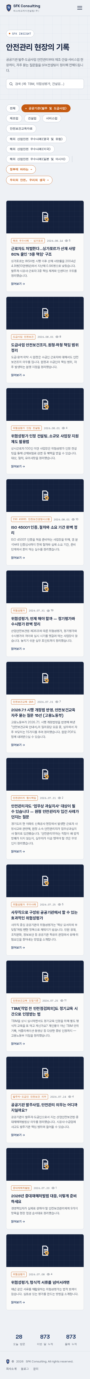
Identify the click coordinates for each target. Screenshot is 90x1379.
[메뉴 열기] (80, 7)
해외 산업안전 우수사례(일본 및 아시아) (38, 159)
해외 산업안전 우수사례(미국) (30, 149)
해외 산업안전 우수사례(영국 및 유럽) (36, 139)
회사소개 (11, 1369)
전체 (13, 108)
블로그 (25, 1369)
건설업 (32, 118)
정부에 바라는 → (21, 169)
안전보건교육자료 (21, 128)
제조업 (14, 118)
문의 (35, 1369)
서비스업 (51, 118)
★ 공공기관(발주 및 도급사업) (46, 108)
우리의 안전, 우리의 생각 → (29, 180)
